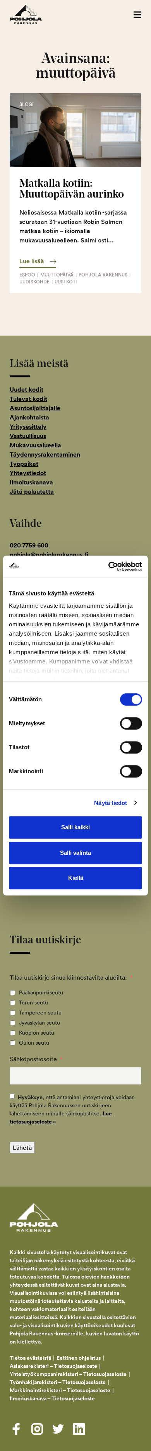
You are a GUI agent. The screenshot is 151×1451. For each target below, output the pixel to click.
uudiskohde (34, 281)
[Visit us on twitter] (58, 1429)
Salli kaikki (75, 827)
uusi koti (66, 281)
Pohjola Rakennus (34, 14)
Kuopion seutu (36, 1032)
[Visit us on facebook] (16, 1429)
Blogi (26, 104)
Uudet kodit (26, 389)
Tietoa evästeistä (30, 1358)
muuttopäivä (57, 274)
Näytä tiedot (110, 803)
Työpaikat (24, 464)
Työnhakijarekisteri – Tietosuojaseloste (58, 1382)
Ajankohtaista (29, 417)
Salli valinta (75, 852)
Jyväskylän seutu (39, 1022)
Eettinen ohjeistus (79, 1358)
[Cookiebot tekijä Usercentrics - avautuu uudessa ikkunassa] (108, 566)
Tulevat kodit (28, 399)
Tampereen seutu (40, 1012)
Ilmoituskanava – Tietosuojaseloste (53, 1398)
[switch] (131, 723)
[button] (137, 14)
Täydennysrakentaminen (45, 454)
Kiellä (75, 878)
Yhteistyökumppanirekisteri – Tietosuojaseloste (68, 1374)
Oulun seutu (34, 1042)
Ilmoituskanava (31, 482)
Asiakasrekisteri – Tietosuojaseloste (53, 1366)
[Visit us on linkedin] (79, 1429)
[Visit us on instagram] (37, 1429)
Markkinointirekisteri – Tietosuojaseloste (60, 1390)
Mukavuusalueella (35, 445)
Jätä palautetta (32, 492)
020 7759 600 (29, 545)
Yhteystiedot (28, 473)
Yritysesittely (28, 427)
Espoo (27, 274)
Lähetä (22, 1147)
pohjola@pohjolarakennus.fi (49, 555)
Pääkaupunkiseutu (41, 992)
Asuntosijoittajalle (35, 408)
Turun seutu (33, 1002)
